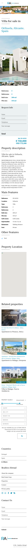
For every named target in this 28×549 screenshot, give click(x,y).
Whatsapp (5, 493)
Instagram (2, 493)
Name (3, 114)
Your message (5, 126)
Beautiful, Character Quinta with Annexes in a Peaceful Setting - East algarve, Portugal (21, 11)
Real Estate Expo (6, 477)
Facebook (8, 493)
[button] (2, 3)
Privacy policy (5, 489)
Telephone (4, 122)
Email (3, 118)
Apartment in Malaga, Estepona (13, 359)
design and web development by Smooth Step (20, 546)
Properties (4, 481)
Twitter (11, 493)
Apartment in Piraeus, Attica (12, 330)
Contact (3, 485)
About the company (7, 473)
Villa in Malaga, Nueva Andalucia (13, 388)
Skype (14, 493)
